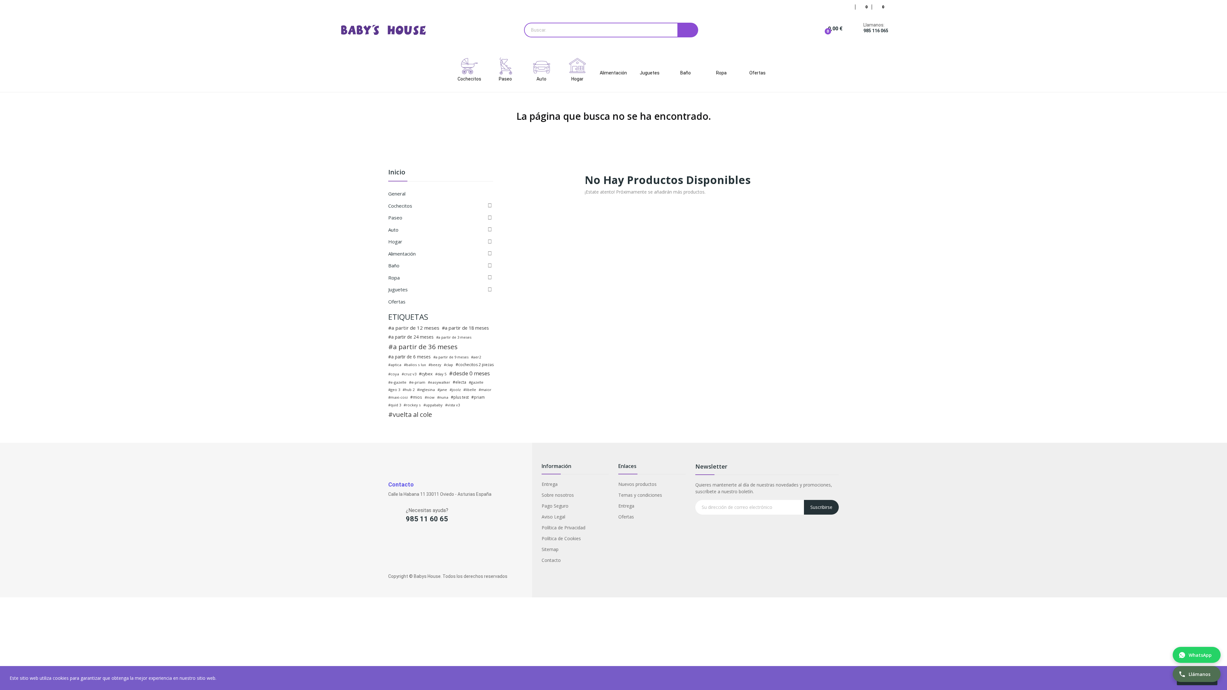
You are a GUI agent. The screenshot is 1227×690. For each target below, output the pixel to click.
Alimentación (402, 253)
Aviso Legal (553, 517)
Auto (393, 229)
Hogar (395, 241)
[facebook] (391, 540)
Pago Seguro (555, 506)
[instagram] (404, 540)
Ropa (394, 277)
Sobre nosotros (558, 495)
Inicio (396, 172)
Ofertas (396, 301)
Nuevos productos (637, 484)
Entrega (550, 484)
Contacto (551, 560)
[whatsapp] (416, 540)
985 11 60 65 (427, 519)
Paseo (395, 217)
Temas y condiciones (640, 495)
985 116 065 (875, 30)
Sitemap (550, 549)
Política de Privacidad (563, 528)
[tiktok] (429, 540)
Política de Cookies (561, 538)
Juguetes (398, 289)
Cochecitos (400, 206)
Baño (393, 265)
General (396, 193)
